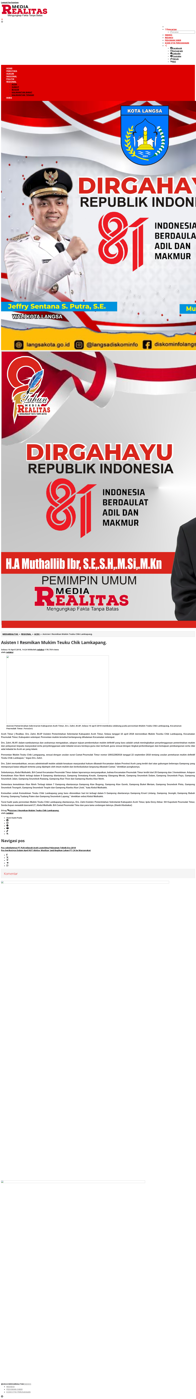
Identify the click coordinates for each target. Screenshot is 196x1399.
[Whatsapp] (7, 865)
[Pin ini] (7, 860)
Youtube (177, 56)
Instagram (177, 51)
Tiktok (175, 59)
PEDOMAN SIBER (14, 1389)
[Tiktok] (7, 831)
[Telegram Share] (7, 863)
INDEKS (27, 1384)
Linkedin (176, 53)
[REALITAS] (24, 16)
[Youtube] (7, 828)
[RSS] (7, 833)
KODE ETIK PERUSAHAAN (18, 1392)
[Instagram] (7, 823)
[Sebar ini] (6, 855)
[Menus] (2, 19)
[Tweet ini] (7, 857)
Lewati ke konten (10, 2)
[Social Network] (166, 45)
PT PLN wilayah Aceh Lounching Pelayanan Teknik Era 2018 (38, 847)
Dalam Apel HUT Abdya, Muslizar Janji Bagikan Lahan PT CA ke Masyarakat (46, 850)
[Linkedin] (7, 825)
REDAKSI (10, 1386)
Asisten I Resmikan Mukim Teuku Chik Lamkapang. (34, 810)
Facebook (177, 48)
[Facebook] (7, 820)
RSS (174, 61)
